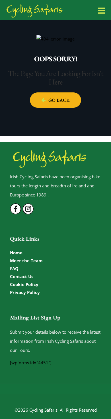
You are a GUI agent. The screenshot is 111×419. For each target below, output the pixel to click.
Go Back (59, 100)
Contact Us (21, 276)
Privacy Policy (25, 292)
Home (16, 252)
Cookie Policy (24, 284)
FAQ (14, 268)
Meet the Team (26, 260)
